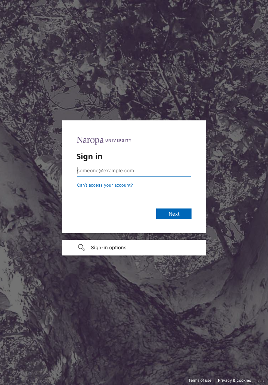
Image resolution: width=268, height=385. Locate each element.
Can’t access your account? (105, 185)
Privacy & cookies (234, 380)
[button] (134, 247)
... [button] (261, 379)
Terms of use (199, 380)
